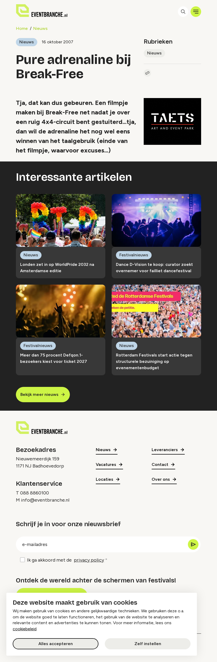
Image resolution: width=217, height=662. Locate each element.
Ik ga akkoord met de (65, 560)
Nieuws (40, 28)
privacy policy (89, 560)
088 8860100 (34, 493)
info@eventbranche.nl (45, 500)
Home (22, 28)
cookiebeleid (25, 628)
